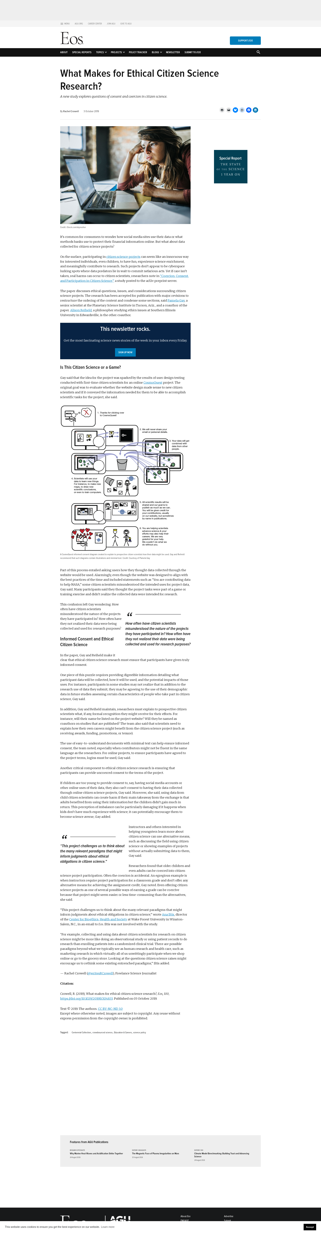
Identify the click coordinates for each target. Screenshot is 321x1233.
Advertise (228, 1216)
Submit (227, 1220)
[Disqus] (125, 1087)
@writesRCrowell (100, 973)
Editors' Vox (198, 1150)
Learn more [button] (108, 1226)
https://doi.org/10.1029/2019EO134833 (86, 998)
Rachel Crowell (71, 111)
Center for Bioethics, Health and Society (98, 919)
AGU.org (79, 23)
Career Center (95, 23)
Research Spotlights (77, 1150)
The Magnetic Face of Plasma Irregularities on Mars (155, 1153)
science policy (139, 1032)
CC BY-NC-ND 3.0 (110, 1009)
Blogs (155, 52)
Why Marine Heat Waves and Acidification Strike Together (96, 1153)
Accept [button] (310, 1227)
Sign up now (125, 352)
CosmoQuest (152, 382)
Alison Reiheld (81, 310)
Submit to (193, 52)
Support (245, 40)
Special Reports (81, 52)
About (64, 52)
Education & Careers (123, 1032)
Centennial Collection (81, 1032)
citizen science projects (123, 257)
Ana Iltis (168, 914)
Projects (116, 52)
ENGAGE (185, 1220)
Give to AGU (126, 23)
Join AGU (111, 23)
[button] (125, 341)
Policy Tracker (138, 52)
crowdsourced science (102, 1032)
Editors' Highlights (139, 1150)
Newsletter (173, 52)
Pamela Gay (176, 300)
